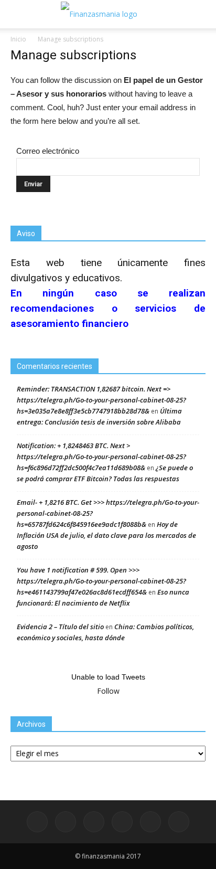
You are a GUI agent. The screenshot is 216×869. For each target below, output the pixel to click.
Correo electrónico (47, 150)
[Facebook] (37, 821)
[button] (201, 14)
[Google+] (65, 821)
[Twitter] (150, 821)
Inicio (18, 39)
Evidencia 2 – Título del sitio (60, 626)
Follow (108, 691)
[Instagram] (93, 821)
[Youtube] (178, 821)
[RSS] (122, 821)
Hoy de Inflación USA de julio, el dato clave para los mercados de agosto (106, 535)
